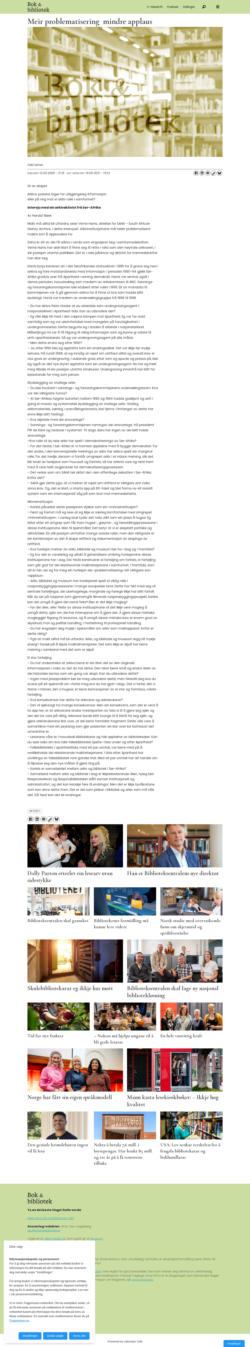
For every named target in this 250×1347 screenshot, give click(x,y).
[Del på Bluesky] (219, 173)
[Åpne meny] (217, 6)
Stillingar (189, 7)
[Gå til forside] (68, 7)
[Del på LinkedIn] (202, 173)
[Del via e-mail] (207, 173)
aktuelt (34, 811)
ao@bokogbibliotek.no (43, 1230)
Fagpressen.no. (19, 1320)
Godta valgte (55, 1335)
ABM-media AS (54, 1239)
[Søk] (204, 7)
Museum (96, 1239)
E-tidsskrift (155, 7)
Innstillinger (234, 1343)
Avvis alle (79, 1335)
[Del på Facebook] (196, 173)
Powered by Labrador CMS (125, 1341)
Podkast (173, 7)
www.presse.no (142, 1280)
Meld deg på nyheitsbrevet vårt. (50, 1218)
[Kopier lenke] (213, 173)
